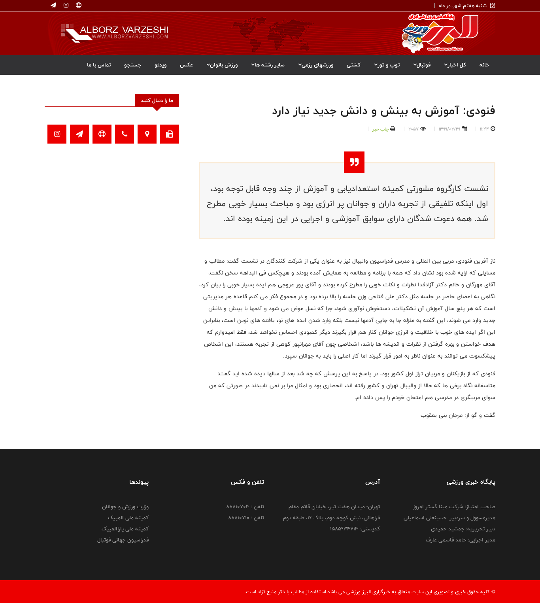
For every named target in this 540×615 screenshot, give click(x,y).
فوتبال (423, 65)
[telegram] (53, 5)
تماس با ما (99, 65)
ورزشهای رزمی (317, 65)
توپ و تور (389, 65)
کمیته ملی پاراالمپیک (125, 529)
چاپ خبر (380, 129)
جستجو (132, 65)
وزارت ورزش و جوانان (125, 506)
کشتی (354, 65)
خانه (484, 65)
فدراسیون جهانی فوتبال (123, 540)
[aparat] (77, 5)
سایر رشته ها (270, 65)
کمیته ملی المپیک (128, 517)
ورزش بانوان (224, 65)
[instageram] (65, 5)
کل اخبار (456, 65)
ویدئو (160, 65)
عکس (186, 65)
